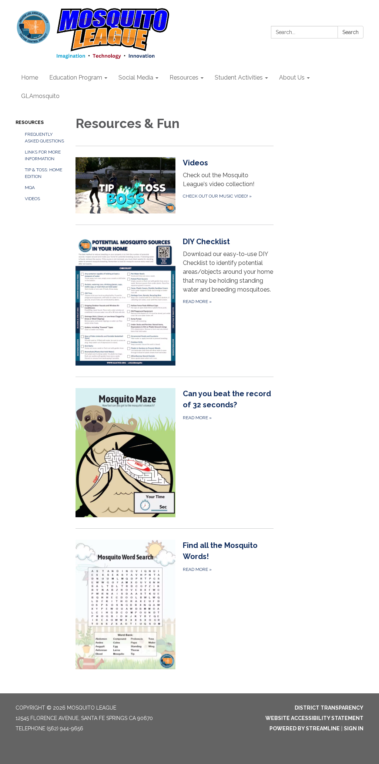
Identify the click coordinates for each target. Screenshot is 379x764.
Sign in (353, 728)
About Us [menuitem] (292, 77)
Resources (30, 122)
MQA (30, 187)
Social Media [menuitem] (135, 77)
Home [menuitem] (29, 77)
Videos (32, 198)
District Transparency (329, 708)
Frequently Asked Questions (44, 138)
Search (350, 32)
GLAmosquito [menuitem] (40, 96)
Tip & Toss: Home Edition (43, 173)
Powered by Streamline (304, 728)
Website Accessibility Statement (314, 718)
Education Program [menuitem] (75, 77)
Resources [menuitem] (184, 77)
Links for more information (43, 155)
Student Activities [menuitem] (239, 77)
